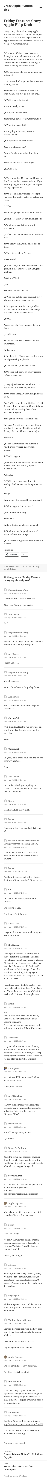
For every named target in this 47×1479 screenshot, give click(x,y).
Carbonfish (13, 718)
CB (9, 889)
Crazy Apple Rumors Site (18, 7)
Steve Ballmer (15, 1175)
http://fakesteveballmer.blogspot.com (21, 1193)
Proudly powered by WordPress (15, 1476)
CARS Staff (27, 567)
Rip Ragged (13, 945)
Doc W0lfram (14, 1381)
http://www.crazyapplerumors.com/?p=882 (23, 1424)
